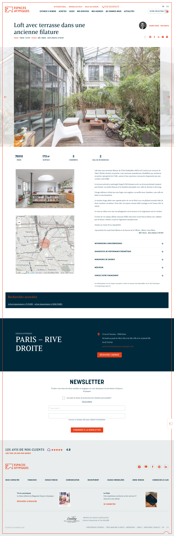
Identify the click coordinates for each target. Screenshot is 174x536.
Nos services (83, 11)
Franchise (32, 480)
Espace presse (51, 480)
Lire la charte (87, 402)
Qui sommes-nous (114, 11)
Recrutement (93, 480)
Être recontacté (111, 7)
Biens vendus (138, 480)
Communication (72, 480)
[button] (45, 243)
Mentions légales (152, 528)
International (60, 7)
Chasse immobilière (115, 480)
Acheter (62, 11)
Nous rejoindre (92, 7)
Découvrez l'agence (109, 355)
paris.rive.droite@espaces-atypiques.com (117, 346)
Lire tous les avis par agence (18, 453)
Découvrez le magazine (27, 501)
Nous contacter (12, 480)
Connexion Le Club (160, 480)
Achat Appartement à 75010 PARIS (48, 304)
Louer (72, 11)
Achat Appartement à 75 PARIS (21, 304)
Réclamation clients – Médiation (120, 528)
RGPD (139, 528)
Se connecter (109, 504)
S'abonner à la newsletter (87, 430)
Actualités (129, 11)
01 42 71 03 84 (107, 342)
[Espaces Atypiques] (17, 12)
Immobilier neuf (75, 7)
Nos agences (97, 11)
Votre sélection (159, 11)
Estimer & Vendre (48, 11)
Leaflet (32, 273)
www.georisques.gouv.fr (103, 286)
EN (167, 7)
